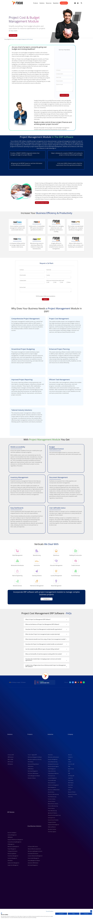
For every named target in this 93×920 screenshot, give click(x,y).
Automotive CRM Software (33, 773)
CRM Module (10, 837)
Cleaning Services (51, 775)
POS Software (30, 761)
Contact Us (64, 3)
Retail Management (52, 768)
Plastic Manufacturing (52, 810)
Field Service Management (53, 785)
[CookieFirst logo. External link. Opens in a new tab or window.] (1, 913)
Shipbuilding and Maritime (53, 773)
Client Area (70, 796)
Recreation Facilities (52, 829)
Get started (13, 35)
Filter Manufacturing (52, 796)
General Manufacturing (52, 761)
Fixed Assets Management (13, 855)
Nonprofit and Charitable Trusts (54, 815)
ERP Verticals (10, 761)
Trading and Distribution (12, 851)
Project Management (12, 848)
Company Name (23, 280)
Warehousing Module (12, 853)
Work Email (48, 269)
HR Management (11, 844)
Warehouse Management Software (35, 757)
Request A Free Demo (72, 794)
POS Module (10, 860)
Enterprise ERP (11, 754)
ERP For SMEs (10, 759)
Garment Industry (51, 801)
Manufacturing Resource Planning (34, 759)
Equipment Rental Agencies (53, 824)
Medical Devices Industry (53, 803)
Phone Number (23, 275)
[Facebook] (73, 682)
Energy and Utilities (52, 822)
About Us (70, 754)
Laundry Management (52, 778)
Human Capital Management (33, 858)
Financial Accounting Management (14, 841)
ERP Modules (10, 764)
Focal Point (70, 787)
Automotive (50, 754)
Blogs (69, 759)
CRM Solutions (10, 757)
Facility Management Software (34, 775)
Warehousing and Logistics (53, 766)
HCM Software (31, 768)
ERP (48, 282)
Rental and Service (51, 782)
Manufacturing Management (13, 846)
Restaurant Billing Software (33, 764)
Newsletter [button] (56, 3)
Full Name (22, 269)
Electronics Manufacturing (53, 794)
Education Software (32, 778)
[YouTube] (76, 682)
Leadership (70, 778)
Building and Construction (53, 764)
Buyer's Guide (71, 768)
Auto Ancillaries (51, 792)
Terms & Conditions (49, 911)
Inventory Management (12, 858)
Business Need (23, 287)
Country (48, 275)
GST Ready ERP (71, 775)
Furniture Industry (51, 799)
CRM (55, 282)
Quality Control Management (13, 862)
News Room (70, 785)
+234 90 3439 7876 (44, 683)
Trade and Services (52, 771)
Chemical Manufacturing (53, 806)
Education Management (52, 759)
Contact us (47, 599)
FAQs (69, 766)
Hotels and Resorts (52, 827)
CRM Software (30, 766)
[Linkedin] (70, 682)
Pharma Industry (51, 808)
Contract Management (12, 834)
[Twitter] (78, 682)
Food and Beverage (52, 780)
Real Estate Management (33, 771)
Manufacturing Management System (35, 851)
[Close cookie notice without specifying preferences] (91, 911)
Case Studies (70, 780)
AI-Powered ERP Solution (33, 846)
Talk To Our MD (71, 764)
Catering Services (51, 817)
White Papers (71, 782)
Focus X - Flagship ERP (32, 754)
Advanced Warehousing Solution (34, 848)
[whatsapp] (84, 682)
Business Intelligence (12, 832)
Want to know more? (42, 202)
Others (69, 282)
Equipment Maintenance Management (15, 839)
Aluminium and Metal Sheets (54, 789)
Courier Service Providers (53, 820)
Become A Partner (72, 792)
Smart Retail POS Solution (33, 853)
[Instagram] (81, 682)
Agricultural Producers (52, 813)
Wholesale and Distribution (53, 757)
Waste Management (52, 787)
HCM (62, 282)
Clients (69, 789)
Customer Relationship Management (35, 855)
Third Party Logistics (52, 831)
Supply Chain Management (13, 865)
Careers (69, 761)
